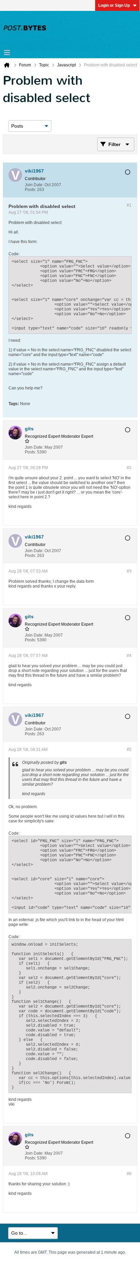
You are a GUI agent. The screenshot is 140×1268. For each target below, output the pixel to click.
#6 (129, 1173)
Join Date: (34, 184)
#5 (129, 749)
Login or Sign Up (114, 5)
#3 (129, 571)
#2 (129, 467)
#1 (129, 205)
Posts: (30, 189)
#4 (129, 655)
